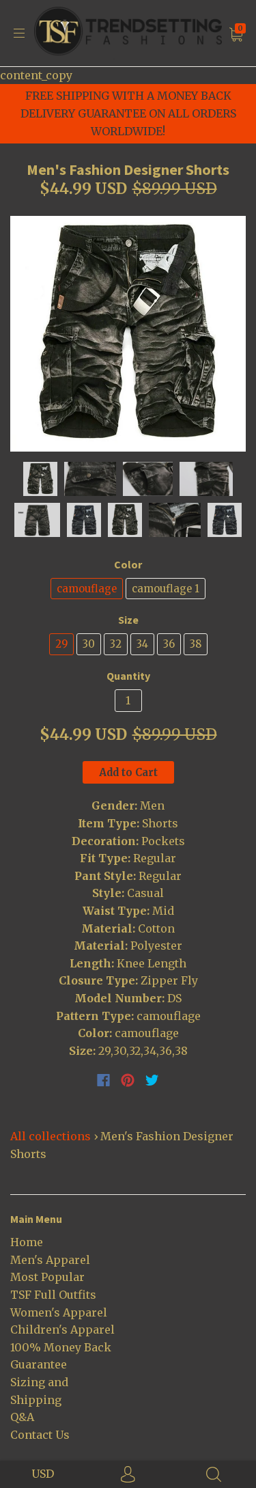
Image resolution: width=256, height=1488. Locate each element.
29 (61, 643)
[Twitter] (152, 1080)
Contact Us (40, 1435)
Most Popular (47, 1277)
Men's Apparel (50, 1260)
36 (169, 643)
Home (26, 1242)
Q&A (22, 1417)
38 (195, 643)
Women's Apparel (58, 1312)
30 (89, 643)
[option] (128, 334)
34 (142, 643)
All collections (50, 1136)
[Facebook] (103, 1080)
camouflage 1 (165, 588)
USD (42, 1473)
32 (116, 643)
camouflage (87, 588)
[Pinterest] (127, 1080)
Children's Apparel (62, 1329)
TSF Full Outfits (53, 1294)
